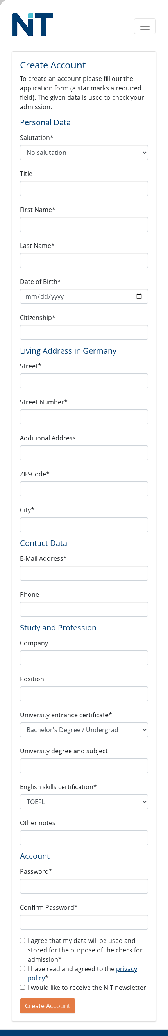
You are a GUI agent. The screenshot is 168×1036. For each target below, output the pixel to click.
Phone (29, 594)
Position (32, 679)
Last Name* (37, 245)
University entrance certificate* (66, 715)
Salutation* (37, 137)
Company (34, 643)
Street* (30, 366)
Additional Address (48, 438)
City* (27, 510)
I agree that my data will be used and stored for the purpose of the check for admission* (85, 950)
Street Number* (44, 402)
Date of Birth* (40, 281)
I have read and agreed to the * (82, 973)
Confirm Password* (49, 907)
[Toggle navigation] (145, 26)
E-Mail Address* (43, 558)
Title (26, 173)
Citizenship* (37, 317)
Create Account (47, 1006)
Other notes (37, 823)
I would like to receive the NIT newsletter (87, 987)
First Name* (37, 209)
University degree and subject (64, 751)
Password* (36, 871)
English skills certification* (58, 787)
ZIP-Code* (35, 474)
